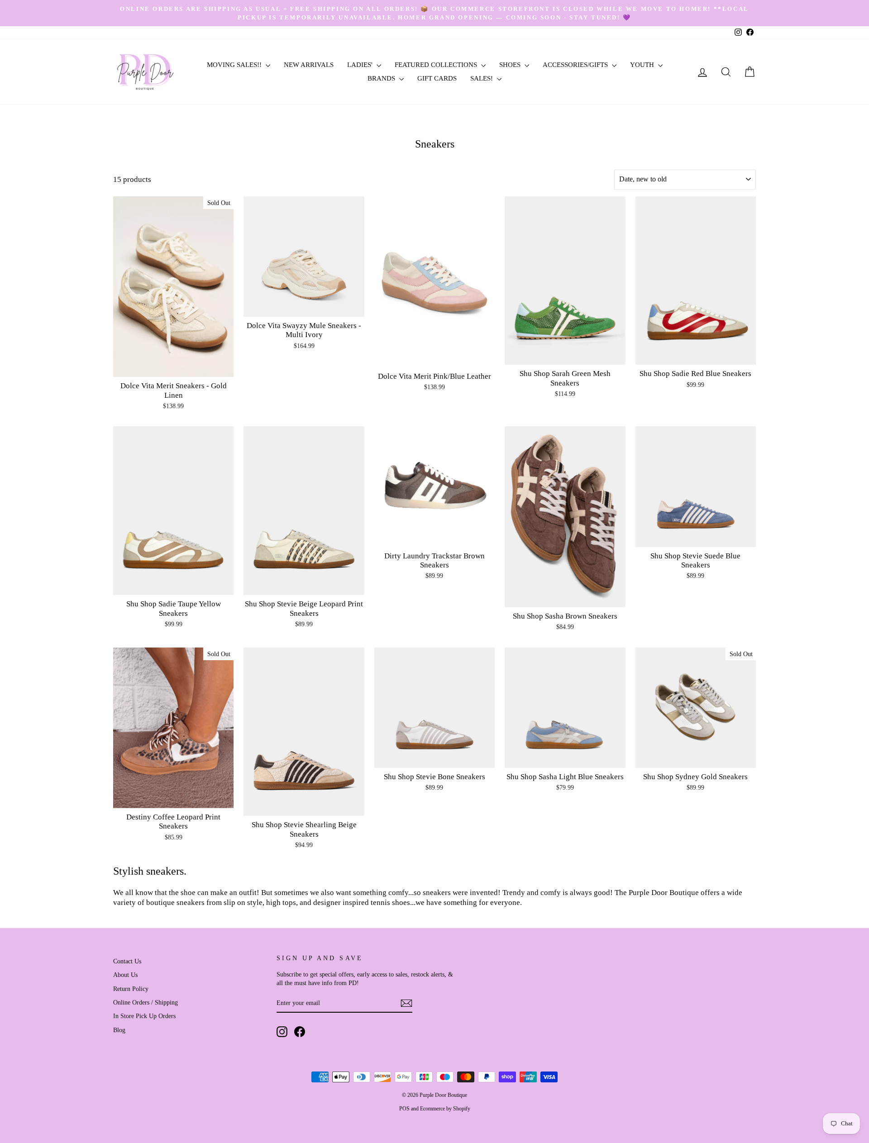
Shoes (510, 64)
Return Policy (130, 988)
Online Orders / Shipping (145, 1002)
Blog (119, 1029)
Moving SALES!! (235, 64)
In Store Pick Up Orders (144, 1015)
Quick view (173, 366)
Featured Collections (437, 64)
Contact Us (127, 961)
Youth (643, 64)
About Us (125, 974)
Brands (382, 78)
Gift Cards (437, 78)
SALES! (482, 78)
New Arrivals (309, 64)
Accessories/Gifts (576, 64)
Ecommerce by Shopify (445, 1108)
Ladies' (360, 64)
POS (404, 1108)
